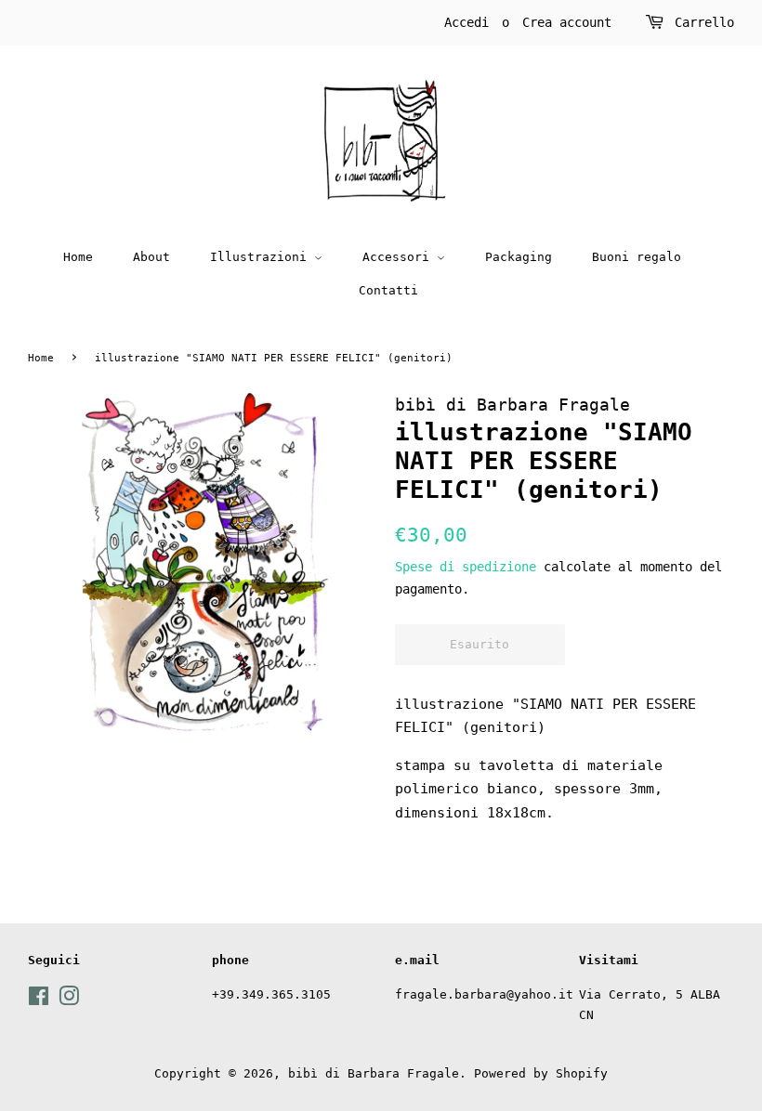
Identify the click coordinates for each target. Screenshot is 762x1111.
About (151, 257)
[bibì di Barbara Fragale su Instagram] (69, 1000)
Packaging (518, 257)
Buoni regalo (636, 257)
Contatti (388, 290)
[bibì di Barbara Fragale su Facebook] (38, 1000)
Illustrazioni (262, 257)
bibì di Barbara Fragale (373, 1073)
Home (78, 257)
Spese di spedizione (465, 566)
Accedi (466, 22)
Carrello (704, 22)
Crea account (566, 22)
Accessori (399, 257)
